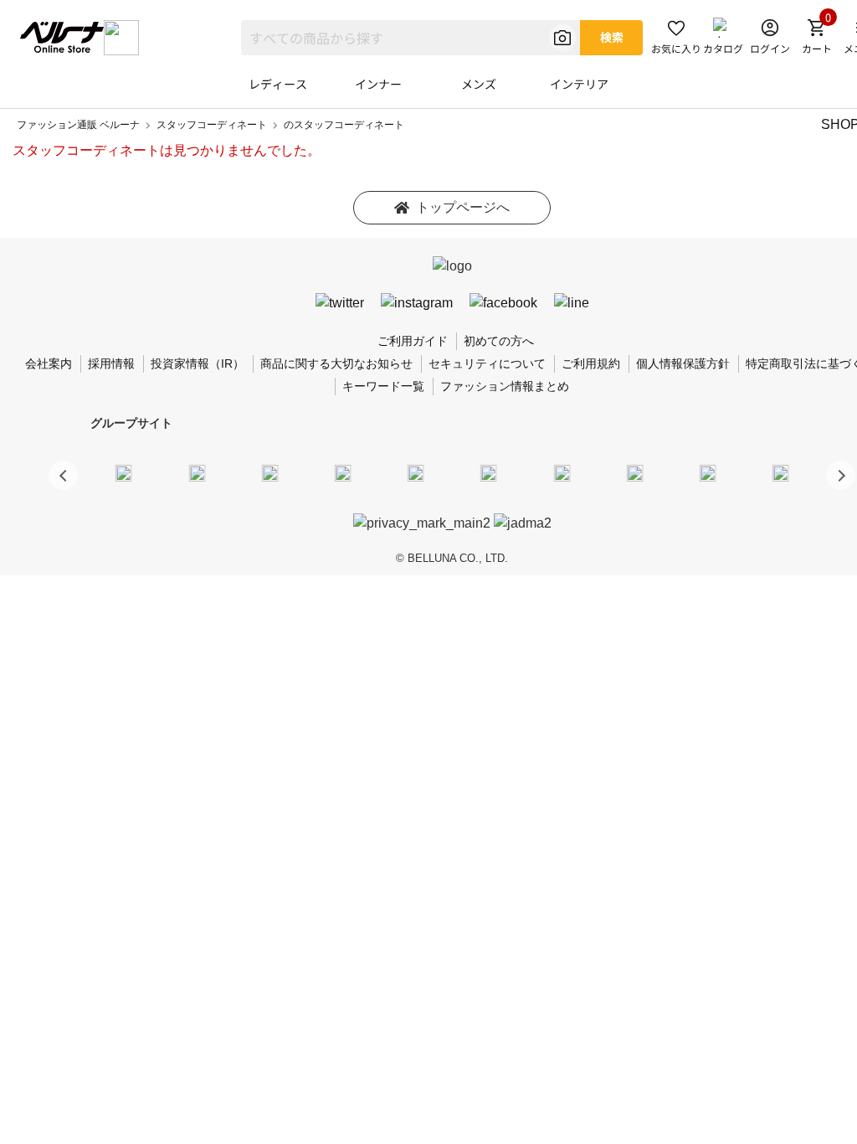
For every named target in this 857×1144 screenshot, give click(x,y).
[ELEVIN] (343, 472)
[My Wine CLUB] (561, 472)
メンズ (478, 83)
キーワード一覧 (383, 386)
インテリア (579, 83)
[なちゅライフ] (708, 472)
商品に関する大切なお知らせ (336, 363)
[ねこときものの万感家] (269, 472)
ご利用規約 (591, 363)
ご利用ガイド (412, 341)
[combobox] (410, 37)
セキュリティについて (487, 363)
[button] (840, 475)
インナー (378, 83)
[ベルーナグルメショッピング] (488, 472)
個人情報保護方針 (683, 363)
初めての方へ (499, 341)
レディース (278, 83)
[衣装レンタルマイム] (123, 472)
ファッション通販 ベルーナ (78, 125)
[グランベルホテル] (416, 472)
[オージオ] (634, 472)
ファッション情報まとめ (504, 386)
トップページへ (463, 207)
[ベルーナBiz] (196, 472)
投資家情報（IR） (197, 363)
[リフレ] (780, 472)
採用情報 (111, 363)
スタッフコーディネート (212, 125)
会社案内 (48, 363)
